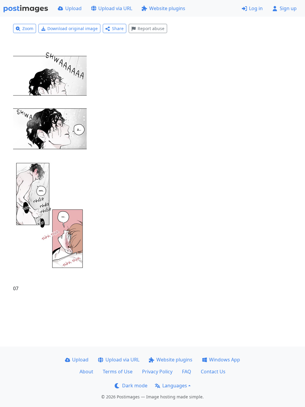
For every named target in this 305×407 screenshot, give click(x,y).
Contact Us (213, 371)
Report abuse (151, 28)
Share (118, 28)
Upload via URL (115, 8)
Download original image (72, 28)
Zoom (27, 28)
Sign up (288, 8)
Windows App (224, 359)
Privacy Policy (157, 371)
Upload (73, 8)
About (86, 371)
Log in (256, 8)
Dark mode (134, 385)
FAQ (186, 371)
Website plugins (167, 8)
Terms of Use (118, 371)
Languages (174, 385)
